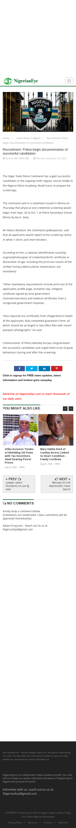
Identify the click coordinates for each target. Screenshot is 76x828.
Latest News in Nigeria (28, 138)
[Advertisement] (38, 38)
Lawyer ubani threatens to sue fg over (17, 486)
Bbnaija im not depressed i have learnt (59, 486)
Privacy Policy (15, 822)
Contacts (47, 822)
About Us (32, 822)
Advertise (63, 822)
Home (6, 138)
